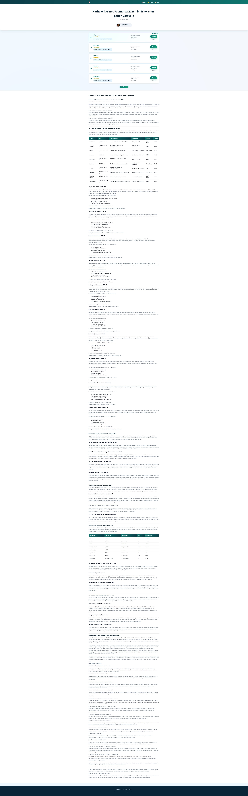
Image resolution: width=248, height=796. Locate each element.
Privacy (120, 789)
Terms (124, 789)
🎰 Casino (144, 2)
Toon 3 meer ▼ (124, 86)
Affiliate (127, 789)
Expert (130, 789)
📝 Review (157, 2)
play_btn (154, 36)
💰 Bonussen (150, 2)
